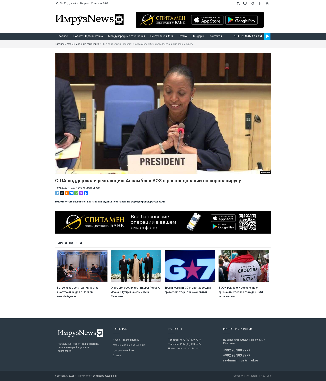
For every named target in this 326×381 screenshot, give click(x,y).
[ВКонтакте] (71, 193)
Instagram (252, 375)
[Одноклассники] (67, 193)
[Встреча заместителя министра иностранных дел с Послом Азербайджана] (82, 266)
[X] (62, 193)
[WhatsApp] (76, 193)
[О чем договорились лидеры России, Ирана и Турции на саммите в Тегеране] (136, 266)
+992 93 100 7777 (236, 350)
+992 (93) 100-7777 (190, 339)
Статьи (183, 36)
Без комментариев (89, 187)
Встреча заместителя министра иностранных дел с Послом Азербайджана (77, 292)
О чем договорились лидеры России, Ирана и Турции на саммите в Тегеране (135, 292)
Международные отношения (126, 36)
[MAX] (81, 193)
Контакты (216, 36)
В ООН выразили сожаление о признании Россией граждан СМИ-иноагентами (241, 292)
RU (245, 3)
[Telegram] (57, 193)
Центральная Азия (161, 36)
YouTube (266, 375)
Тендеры (198, 36)
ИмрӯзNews (83, 375)
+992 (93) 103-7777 (190, 344)
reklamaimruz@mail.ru (189, 348)
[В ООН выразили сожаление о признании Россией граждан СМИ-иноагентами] (244, 266)
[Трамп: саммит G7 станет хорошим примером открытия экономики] (190, 266)
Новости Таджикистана (88, 36)
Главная (60, 44)
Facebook (238, 375)
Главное (63, 36)
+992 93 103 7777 (236, 355)
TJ (238, 3)
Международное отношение (129, 345)
